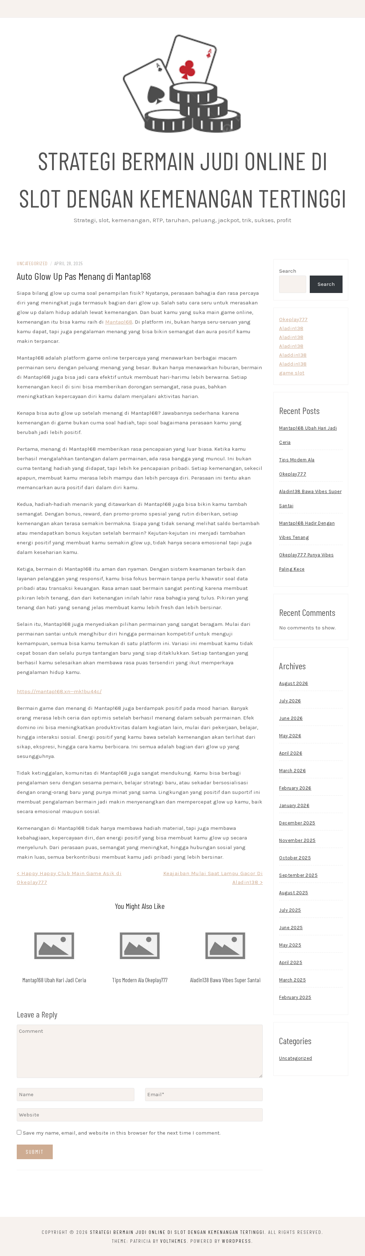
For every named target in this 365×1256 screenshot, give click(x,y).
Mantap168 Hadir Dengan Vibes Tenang (307, 530)
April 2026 (290, 753)
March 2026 (292, 770)
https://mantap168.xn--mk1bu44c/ (59, 691)
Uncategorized (32, 263)
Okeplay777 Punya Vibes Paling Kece (306, 562)
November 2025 (297, 840)
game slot (291, 373)
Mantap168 (118, 322)
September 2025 (298, 875)
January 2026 (294, 805)
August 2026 (293, 683)
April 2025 (290, 962)
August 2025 (293, 892)
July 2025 (290, 910)
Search (287, 271)
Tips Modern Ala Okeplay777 (140, 979)
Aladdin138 (293, 355)
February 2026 (295, 788)
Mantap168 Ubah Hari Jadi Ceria (54, 979)
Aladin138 (291, 328)
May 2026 (290, 735)
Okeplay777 (293, 319)
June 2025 (291, 927)
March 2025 (292, 980)
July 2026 (290, 700)
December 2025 (297, 823)
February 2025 (295, 997)
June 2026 (291, 718)
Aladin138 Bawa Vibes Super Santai (225, 979)
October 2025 (295, 857)
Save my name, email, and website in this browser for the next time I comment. (122, 1133)
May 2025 (290, 945)
